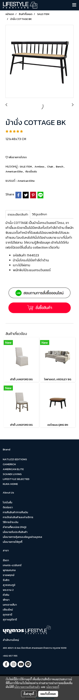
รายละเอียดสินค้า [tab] (18, 214)
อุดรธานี (7, 614)
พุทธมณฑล (9, 570)
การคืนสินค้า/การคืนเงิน (15, 512)
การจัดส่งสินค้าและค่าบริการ (18, 517)
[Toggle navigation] (74, 5)
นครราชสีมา (10, 604)
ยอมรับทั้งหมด (48, 693)
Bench (60, 167)
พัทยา (6, 600)
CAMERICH (9, 464)
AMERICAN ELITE (13, 469)
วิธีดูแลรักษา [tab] (39, 214)
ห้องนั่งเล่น (31, 171)
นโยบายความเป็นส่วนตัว (27, 686)
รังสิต (6, 580)
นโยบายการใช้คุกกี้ (12, 542)
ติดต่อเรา (8, 507)
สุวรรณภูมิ (9, 585)
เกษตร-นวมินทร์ (12, 565)
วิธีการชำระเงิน (10, 522)
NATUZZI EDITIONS (15, 459)
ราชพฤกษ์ (8, 575)
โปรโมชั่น (7, 502)
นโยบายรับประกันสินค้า (15, 532)
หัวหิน (6, 595)
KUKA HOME (10, 484)
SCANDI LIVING (12, 474)
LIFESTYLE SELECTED (16, 479)
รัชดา (6, 560)
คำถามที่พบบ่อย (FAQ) (14, 527)
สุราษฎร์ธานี (10, 619)
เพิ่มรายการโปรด (17, 157)
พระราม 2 (8, 590)
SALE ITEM (26, 167)
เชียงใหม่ (8, 609)
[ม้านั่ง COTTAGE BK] (39, 61)
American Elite (14, 171)
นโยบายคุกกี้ (52, 686)
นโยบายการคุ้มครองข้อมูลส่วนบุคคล (22, 537)
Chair (50, 167)
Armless (40, 167)
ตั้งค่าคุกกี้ (29, 693)
